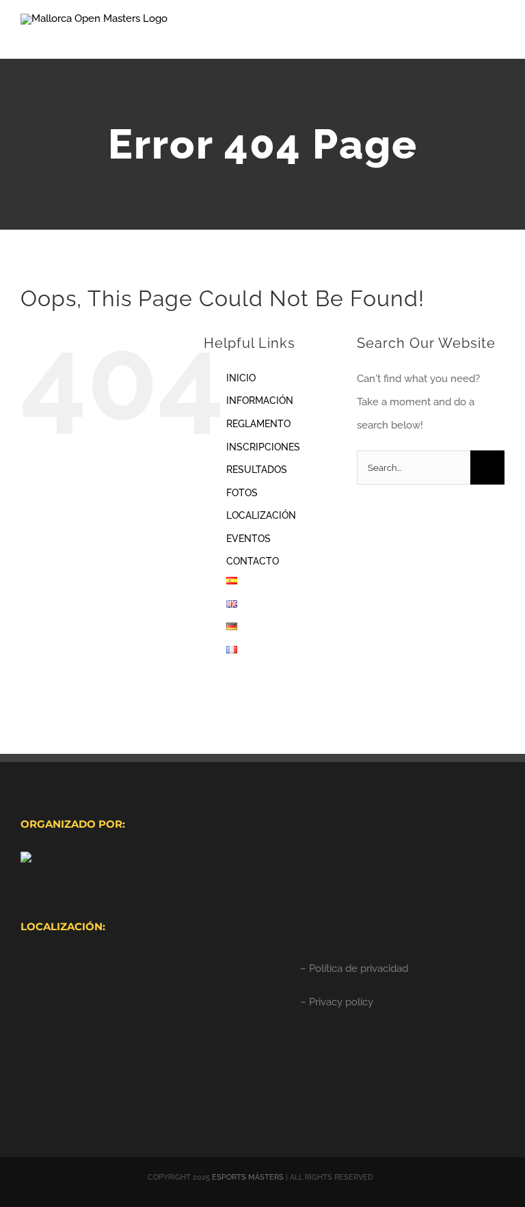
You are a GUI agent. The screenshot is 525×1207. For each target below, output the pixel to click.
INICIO (241, 377)
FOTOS (242, 492)
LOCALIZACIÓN (261, 515)
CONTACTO (252, 561)
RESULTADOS (256, 469)
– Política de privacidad (354, 968)
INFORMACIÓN (259, 400)
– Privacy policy (336, 1002)
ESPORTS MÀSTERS (248, 1177)
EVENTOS (248, 538)
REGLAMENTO (258, 423)
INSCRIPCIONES (263, 447)
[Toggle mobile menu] (499, 38)
